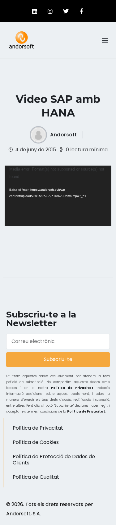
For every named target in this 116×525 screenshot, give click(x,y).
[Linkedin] (34, 11)
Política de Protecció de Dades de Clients (54, 459)
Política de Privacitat (72, 388)
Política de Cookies (36, 442)
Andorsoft (63, 134)
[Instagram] (50, 11)
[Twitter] (66, 11)
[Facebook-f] (81, 11)
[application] (58, 196)
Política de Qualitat (36, 477)
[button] (105, 40)
